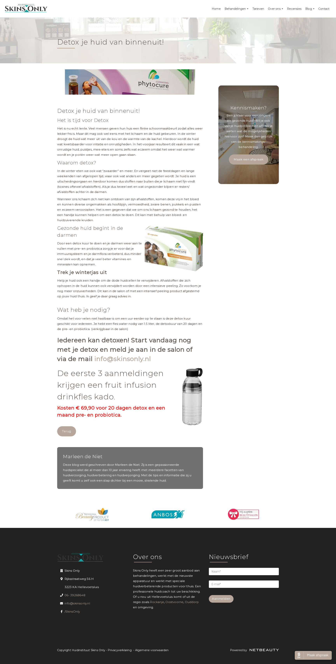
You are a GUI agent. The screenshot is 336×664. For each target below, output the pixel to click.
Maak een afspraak (248, 159)
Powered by (239, 650)
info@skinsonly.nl (122, 359)
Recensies (294, 9)
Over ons (274, 9)
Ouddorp (192, 602)
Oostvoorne (174, 602)
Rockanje (157, 602)
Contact (323, 9)
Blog (308, 9)
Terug (66, 431)
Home (216, 9)
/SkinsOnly (72, 611)
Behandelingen (235, 9)
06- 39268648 (75, 595)
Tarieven (258, 9)
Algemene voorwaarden (152, 650)
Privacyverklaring (119, 650)
